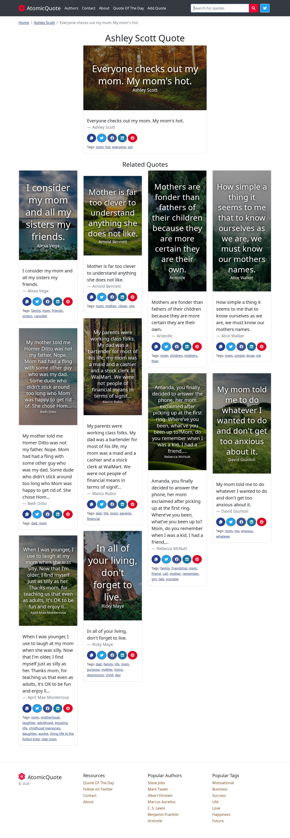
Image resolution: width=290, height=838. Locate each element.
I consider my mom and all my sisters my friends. (47, 277)
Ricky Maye (102, 644)
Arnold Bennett (106, 286)
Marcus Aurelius (162, 801)
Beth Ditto (37, 503)
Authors (71, 8)
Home (24, 22)
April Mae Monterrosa (48, 697)
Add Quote (156, 8)
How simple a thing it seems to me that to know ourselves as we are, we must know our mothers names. (240, 315)
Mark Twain (158, 789)
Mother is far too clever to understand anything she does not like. (111, 273)
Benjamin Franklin (163, 814)
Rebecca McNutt (172, 548)
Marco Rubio (104, 493)
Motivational (223, 782)
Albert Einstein (160, 795)
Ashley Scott (44, 22)
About (104, 8)
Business (219, 789)
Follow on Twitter (98, 789)
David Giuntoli (235, 511)
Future (218, 820)
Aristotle (164, 335)
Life (215, 801)
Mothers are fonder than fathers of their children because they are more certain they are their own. (177, 315)
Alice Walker (232, 335)
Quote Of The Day (128, 8)
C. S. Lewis (156, 808)
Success (219, 795)
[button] (265, 8)
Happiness (221, 814)
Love (216, 808)
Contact (88, 8)
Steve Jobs (156, 782)
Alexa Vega (38, 290)
